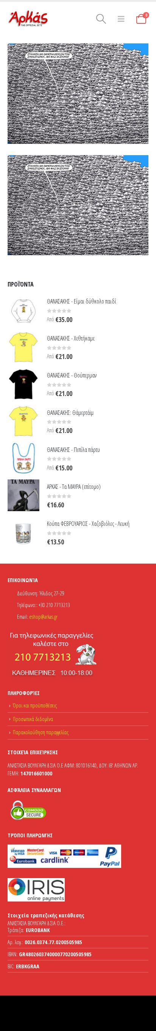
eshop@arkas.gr (43, 616)
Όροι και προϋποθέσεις (35, 705)
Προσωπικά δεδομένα (33, 719)
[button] (101, 19)
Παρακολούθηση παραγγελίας (41, 732)
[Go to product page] (23, 310)
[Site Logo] (28, 19)
